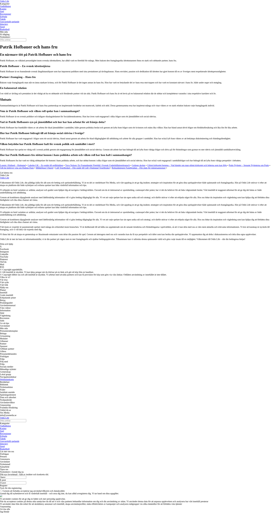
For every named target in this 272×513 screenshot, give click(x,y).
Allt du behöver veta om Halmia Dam (17, 168)
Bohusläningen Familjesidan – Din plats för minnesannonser (139, 168)
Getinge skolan (138, 165)
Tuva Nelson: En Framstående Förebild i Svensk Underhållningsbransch (97, 165)
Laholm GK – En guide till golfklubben (45, 165)
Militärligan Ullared (44, 168)
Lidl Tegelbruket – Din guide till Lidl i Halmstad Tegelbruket (82, 168)
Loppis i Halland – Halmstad (13, 165)
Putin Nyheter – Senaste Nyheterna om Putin (249, 165)
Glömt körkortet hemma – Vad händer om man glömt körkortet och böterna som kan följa (187, 165)
